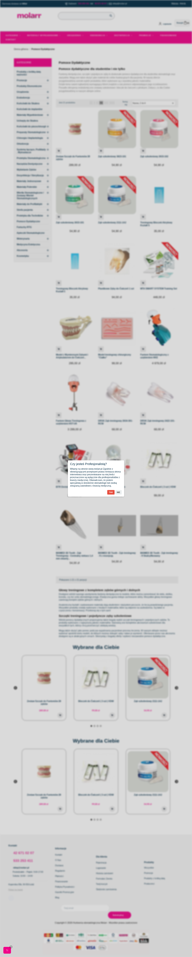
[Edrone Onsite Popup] (96, 478)
